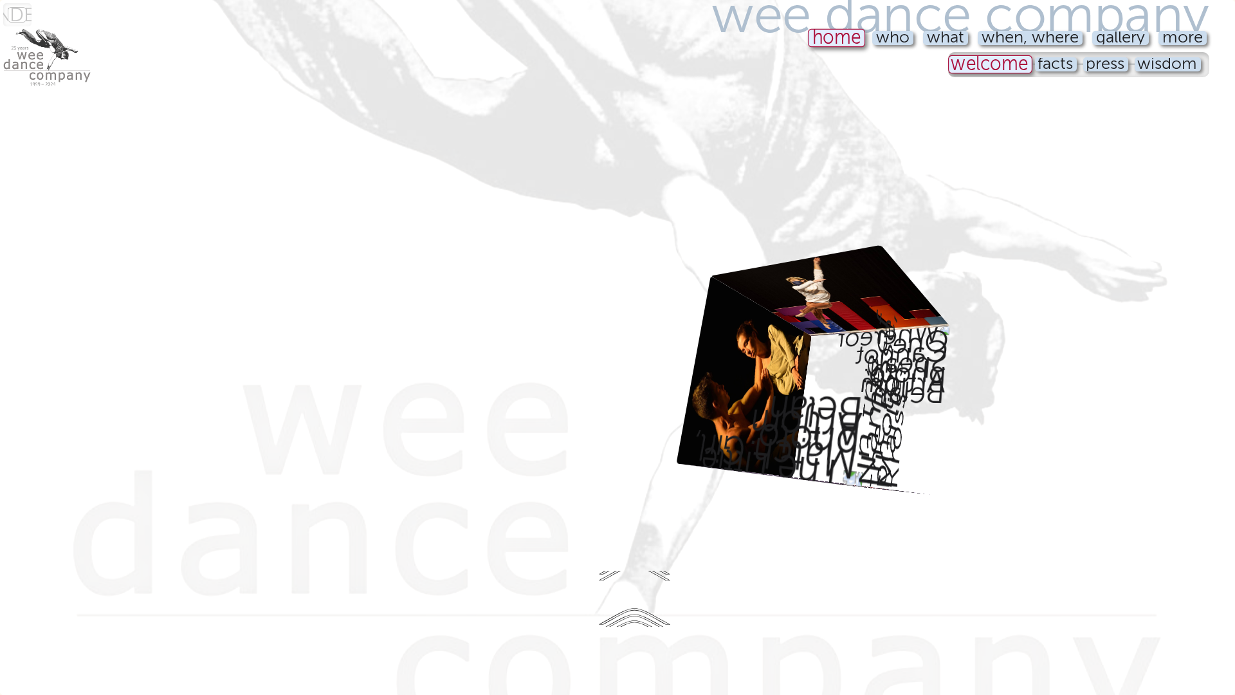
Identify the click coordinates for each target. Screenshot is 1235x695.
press (1105, 64)
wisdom (1167, 64)
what (945, 38)
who (893, 38)
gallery (1120, 38)
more (1182, 38)
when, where (1030, 38)
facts (1055, 64)
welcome (990, 64)
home (836, 38)
